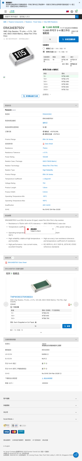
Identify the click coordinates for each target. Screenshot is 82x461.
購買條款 (28, 440)
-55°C (45, 196)
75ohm (45, 148)
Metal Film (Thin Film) (50, 165)
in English (6, 446)
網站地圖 (45, 440)
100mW (45, 157)
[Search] (77, 16)
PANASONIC (47, 114)
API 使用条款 (36, 440)
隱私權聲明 (6, 440)
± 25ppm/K (47, 179)
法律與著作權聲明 (17, 440)
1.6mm (45, 187)
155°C (45, 201)
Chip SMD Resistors (50, 22)
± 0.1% (45, 152)
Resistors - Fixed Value (33, 22)
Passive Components (16, 22)
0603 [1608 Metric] (49, 161)
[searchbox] (39, 16)
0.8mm (45, 192)
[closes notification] (79, 2)
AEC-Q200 (46, 205)
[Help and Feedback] (76, 455)
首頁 (4, 22)
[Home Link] (14, 11)
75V (44, 183)
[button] (5, 11)
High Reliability (48, 170)
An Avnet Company (9, 451)
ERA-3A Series (48, 139)
